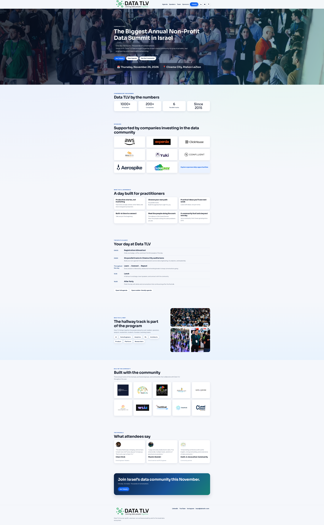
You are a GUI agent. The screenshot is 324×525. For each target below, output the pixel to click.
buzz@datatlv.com (202, 508)
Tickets (194, 4)
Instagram (190, 508)
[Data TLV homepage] (133, 4)
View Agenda (132, 58)
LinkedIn (175, 508)
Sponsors (185, 4)
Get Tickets (120, 58)
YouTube (182, 508)
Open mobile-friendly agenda (141, 290)
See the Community (147, 58)
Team (179, 4)
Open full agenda (121, 290)
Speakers (172, 4)
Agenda (165, 4)
